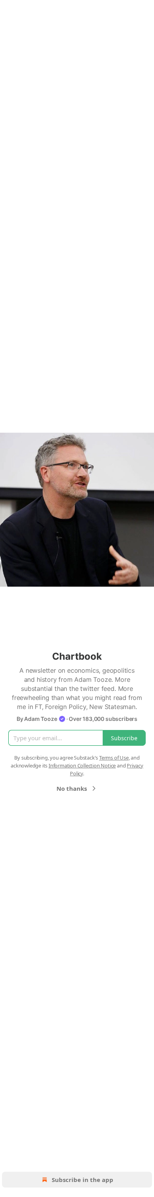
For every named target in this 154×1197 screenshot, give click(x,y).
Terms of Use (114, 757)
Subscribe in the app (82, 1180)
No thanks (71, 788)
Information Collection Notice (82, 765)
